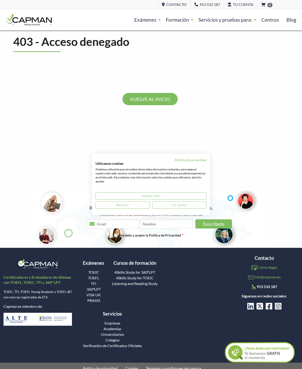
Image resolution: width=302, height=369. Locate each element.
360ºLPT (94, 289)
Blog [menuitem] (291, 20)
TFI (93, 283)
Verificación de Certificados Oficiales (112, 346)
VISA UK (93, 295)
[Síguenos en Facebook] (269, 307)
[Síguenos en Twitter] (259, 307)
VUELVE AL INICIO (150, 99)
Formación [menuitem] (177, 20)
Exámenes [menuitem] (145, 20)
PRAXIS (93, 300)
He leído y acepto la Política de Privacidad (150, 235)
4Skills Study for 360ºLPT (134, 272)
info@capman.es (267, 277)
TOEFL (93, 278)
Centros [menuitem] (270, 20)
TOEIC (93, 272)
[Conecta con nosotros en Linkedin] (250, 307)
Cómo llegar (267, 267)
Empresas (112, 323)
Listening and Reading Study (135, 283)
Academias (112, 329)
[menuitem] (29, 19)
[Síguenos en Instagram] (278, 307)
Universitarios (112, 334)
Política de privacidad (190, 160)
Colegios (112, 340)
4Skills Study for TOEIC (135, 278)
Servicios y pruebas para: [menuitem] (225, 20)
